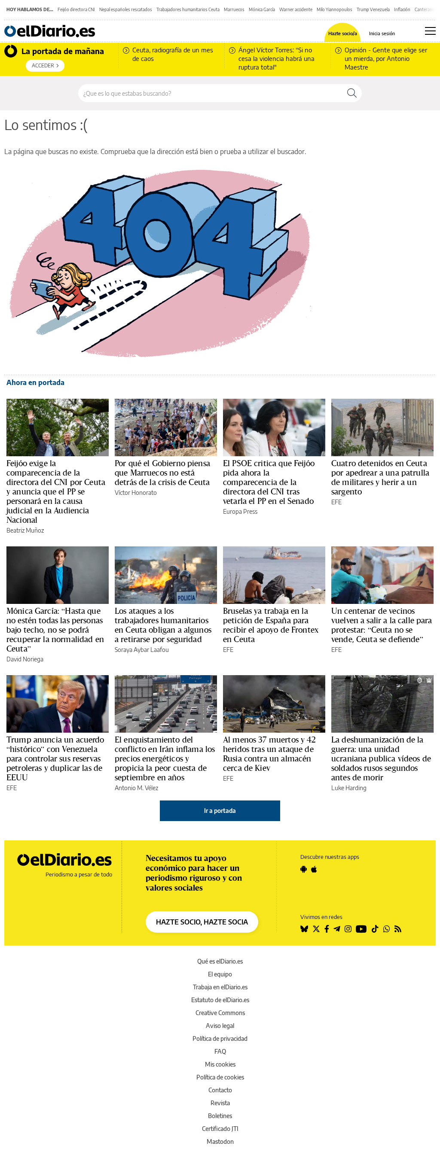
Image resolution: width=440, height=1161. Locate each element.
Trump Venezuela (373, 9)
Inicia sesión (382, 33)
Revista (220, 1102)
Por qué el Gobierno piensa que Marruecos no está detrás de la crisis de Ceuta (162, 472)
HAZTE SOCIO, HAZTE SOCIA (202, 922)
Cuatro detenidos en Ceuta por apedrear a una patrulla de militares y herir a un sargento (380, 477)
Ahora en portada (35, 382)
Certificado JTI (220, 1128)
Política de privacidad (220, 1038)
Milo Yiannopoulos (334, 9)
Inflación (402, 9)
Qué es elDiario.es (220, 961)
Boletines (220, 1115)
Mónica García (262, 9)
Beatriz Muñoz (25, 530)
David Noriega (24, 659)
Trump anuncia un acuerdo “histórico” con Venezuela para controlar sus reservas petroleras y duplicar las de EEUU (55, 758)
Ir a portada (220, 810)
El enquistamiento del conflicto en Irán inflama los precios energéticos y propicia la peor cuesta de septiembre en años (165, 758)
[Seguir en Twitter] (316, 929)
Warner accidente (295, 9)
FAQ (220, 1051)
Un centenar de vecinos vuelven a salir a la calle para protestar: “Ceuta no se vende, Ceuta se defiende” (381, 625)
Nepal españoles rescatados (125, 9)
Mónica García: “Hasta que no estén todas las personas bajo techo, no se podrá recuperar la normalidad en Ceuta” (55, 630)
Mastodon (220, 1141)
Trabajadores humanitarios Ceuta (188, 9)
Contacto (220, 1090)
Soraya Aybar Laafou (142, 649)
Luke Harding (349, 787)
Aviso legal (220, 1025)
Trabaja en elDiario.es (220, 987)
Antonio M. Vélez (136, 787)
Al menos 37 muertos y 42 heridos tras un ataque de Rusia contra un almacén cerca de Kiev (269, 753)
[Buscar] (352, 93)
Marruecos (234, 9)
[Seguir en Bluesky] (304, 929)
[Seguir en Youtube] (361, 929)
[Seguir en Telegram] (336, 929)
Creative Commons (220, 1012)
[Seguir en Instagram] (348, 929)
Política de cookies (220, 1077)
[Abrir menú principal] (430, 31)
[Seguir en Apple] (314, 869)
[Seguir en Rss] (397, 929)
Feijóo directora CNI (76, 9)
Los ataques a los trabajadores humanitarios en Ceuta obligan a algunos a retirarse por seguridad (163, 625)
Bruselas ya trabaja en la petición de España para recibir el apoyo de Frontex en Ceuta (270, 625)
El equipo (220, 974)
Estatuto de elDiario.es (220, 999)
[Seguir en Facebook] (326, 929)
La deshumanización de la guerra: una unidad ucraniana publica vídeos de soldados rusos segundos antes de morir (381, 758)
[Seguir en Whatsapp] (386, 929)
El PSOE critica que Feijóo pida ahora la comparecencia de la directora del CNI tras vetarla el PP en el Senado (269, 482)
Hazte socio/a (342, 33)
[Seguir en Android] (303, 869)
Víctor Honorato (136, 492)
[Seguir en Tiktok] (375, 929)
